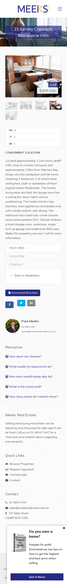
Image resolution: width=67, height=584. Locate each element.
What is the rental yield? (25, 386)
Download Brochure (24, 292)
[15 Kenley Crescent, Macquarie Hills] (33, 76)
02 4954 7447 (28, 326)
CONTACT (16, 264)
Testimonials (18, 474)
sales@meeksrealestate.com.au (38, 331)
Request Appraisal (21, 469)
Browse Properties (21, 464)
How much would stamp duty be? (30, 376)
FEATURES (16, 248)
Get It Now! (37, 577)
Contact (14, 480)
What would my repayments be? (30, 366)
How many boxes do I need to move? (33, 396)
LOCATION (16, 256)
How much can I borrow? (25, 356)
